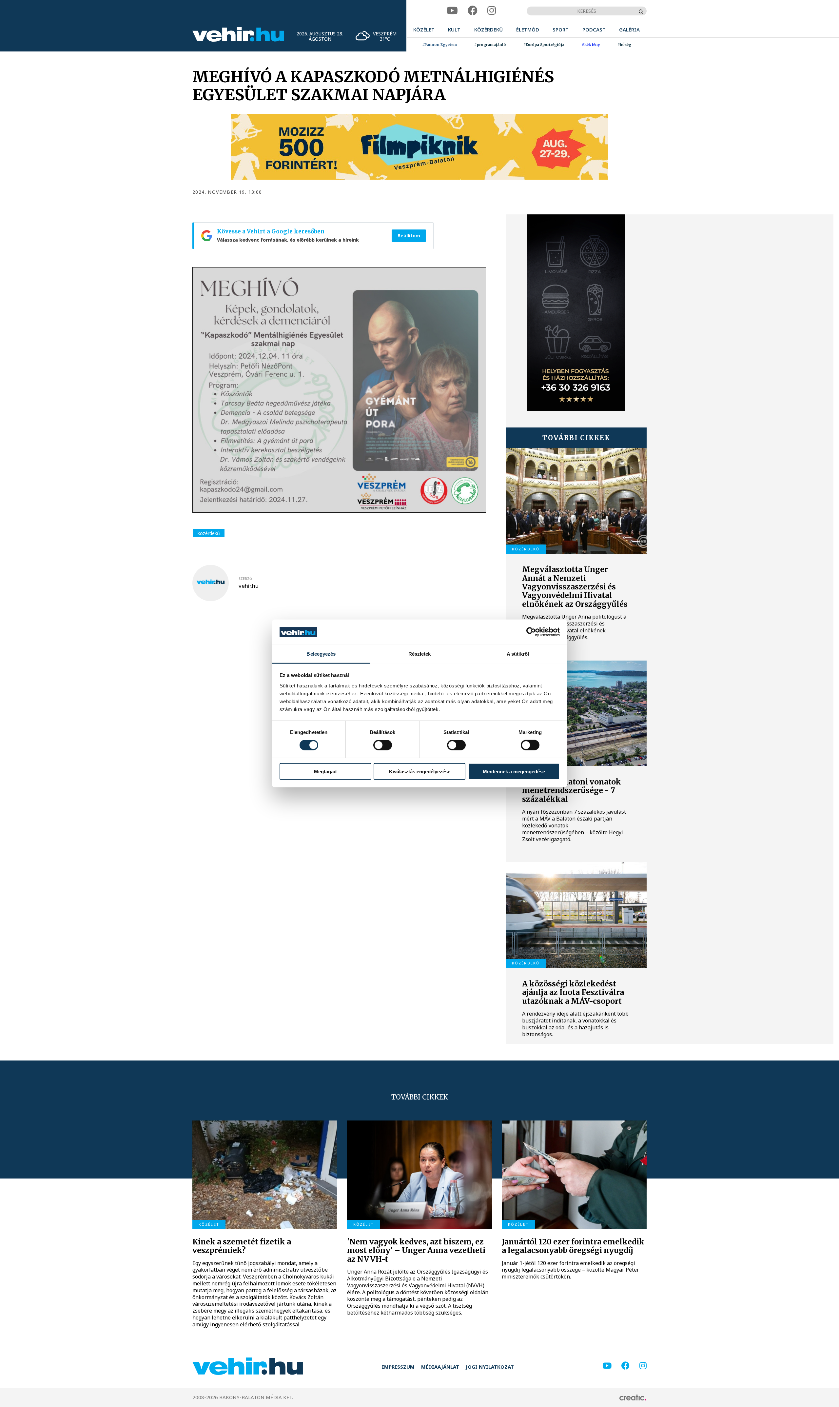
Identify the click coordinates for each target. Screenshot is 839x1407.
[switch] (382, 745)
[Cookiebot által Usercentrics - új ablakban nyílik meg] (531, 632)
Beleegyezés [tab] (321, 654)
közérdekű (209, 533)
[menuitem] (424, 29)
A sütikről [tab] (518, 654)
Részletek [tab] (419, 654)
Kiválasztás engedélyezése (419, 771)
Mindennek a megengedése (514, 771)
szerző (245, 578)
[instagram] (491, 10)
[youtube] (452, 10)
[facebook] (473, 10)
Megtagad (325, 771)
